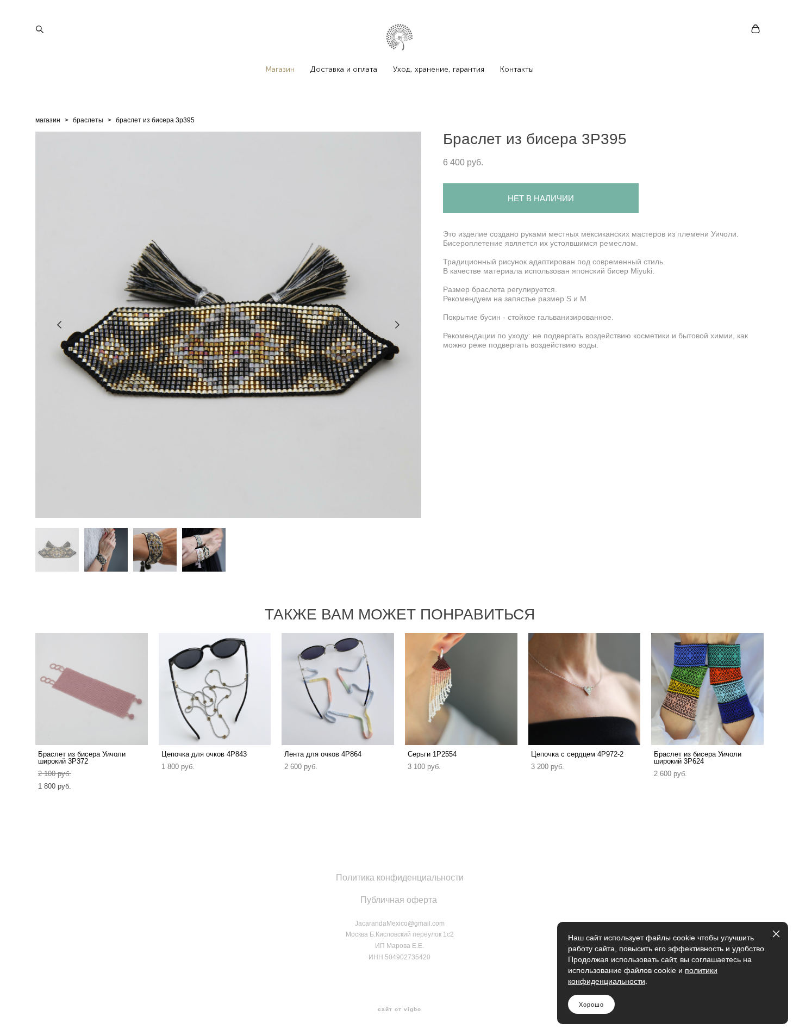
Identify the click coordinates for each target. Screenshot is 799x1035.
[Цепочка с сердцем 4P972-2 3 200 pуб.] (584, 689)
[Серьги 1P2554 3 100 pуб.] (461, 689)
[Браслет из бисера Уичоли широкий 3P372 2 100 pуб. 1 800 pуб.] (91, 689)
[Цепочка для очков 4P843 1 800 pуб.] (215, 689)
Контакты (517, 69)
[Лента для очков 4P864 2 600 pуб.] (338, 689)
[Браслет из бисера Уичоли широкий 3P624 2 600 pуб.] (707, 689)
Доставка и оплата (343, 69)
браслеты (88, 120)
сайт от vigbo (399, 1009)
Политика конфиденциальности (400, 877)
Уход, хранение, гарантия (438, 69)
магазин (47, 120)
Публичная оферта (398, 899)
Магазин (280, 69)
